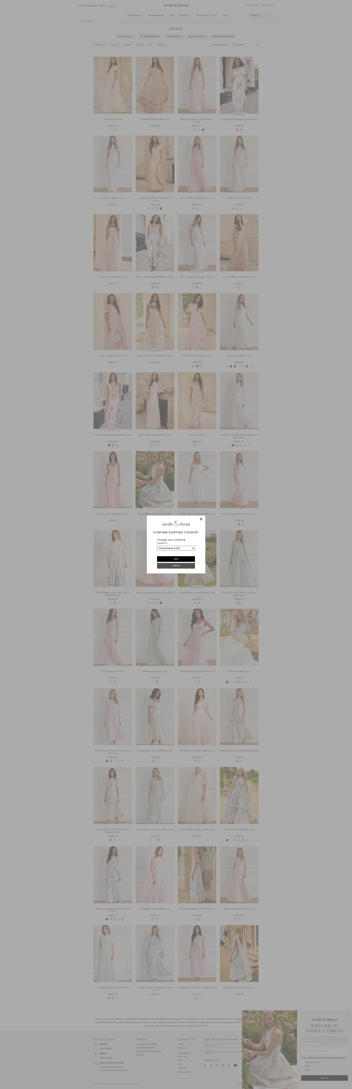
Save (176, 559)
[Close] (201, 519)
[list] (176, 548)
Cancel (176, 565)
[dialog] (176, 544)
